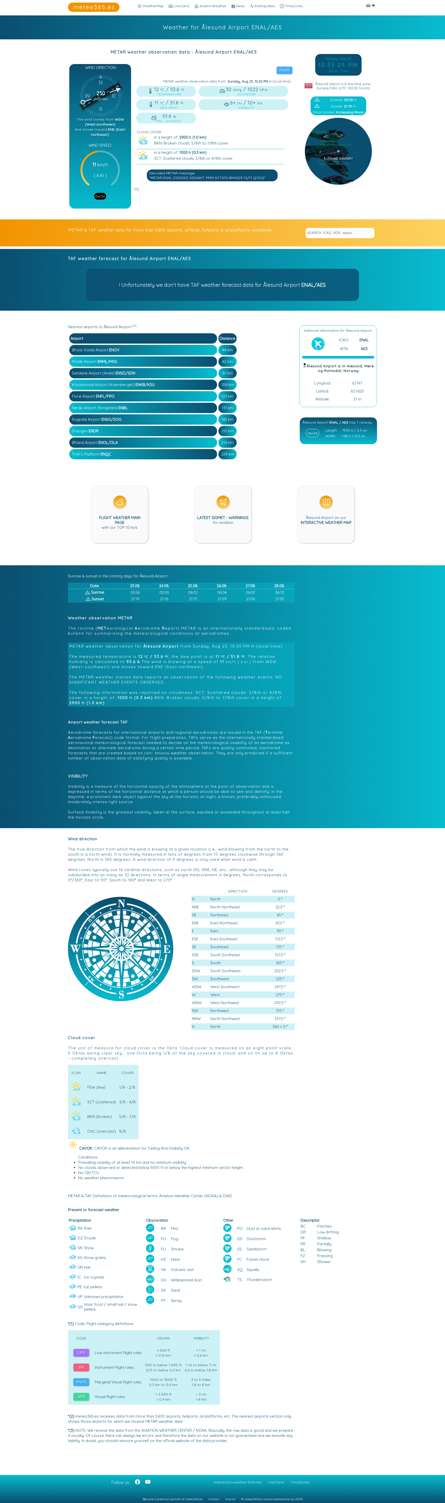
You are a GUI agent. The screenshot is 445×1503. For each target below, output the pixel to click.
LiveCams (276, 1482)
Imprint (230, 1499)
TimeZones (293, 6)
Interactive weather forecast (238, 1482)
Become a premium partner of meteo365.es (173, 1499)
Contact (214, 1499)
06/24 (100, 196)
